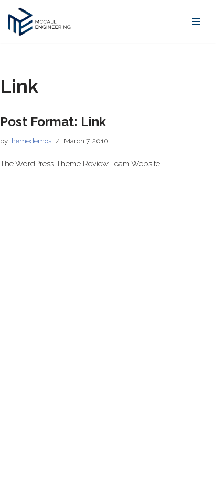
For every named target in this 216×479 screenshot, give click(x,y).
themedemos (30, 141)
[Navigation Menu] (196, 21)
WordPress (96, 468)
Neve (17, 468)
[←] (39, 21)
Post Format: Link (53, 121)
